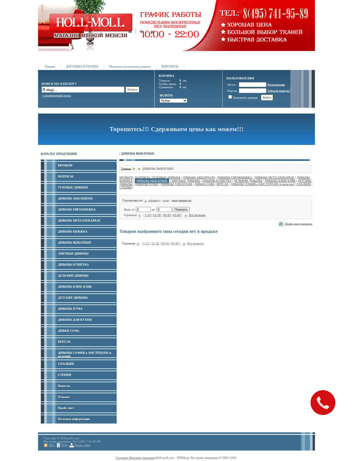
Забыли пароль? (279, 90)
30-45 (167, 215)
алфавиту (154, 200)
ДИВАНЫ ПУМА (146, 184)
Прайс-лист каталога (298, 223)
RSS (51, 445)
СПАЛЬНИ (303, 184)
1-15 (148, 215)
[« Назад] (140, 215)
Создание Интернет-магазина (135, 457)
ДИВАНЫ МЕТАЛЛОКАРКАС (274, 177)
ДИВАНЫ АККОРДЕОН (199, 177)
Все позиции (197, 215)
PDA (64, 445)
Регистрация (276, 84)
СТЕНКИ (125, 187)
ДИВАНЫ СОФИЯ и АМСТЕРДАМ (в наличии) (262, 184)
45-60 (177, 215)
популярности (181, 200)
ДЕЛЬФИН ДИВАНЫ (248, 180)
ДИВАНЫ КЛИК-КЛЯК (279, 180)
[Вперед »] (185, 215)
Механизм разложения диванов (130, 66)
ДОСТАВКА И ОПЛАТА (82, 66)
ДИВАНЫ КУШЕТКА (216, 180)
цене (166, 200)
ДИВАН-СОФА (204, 184)
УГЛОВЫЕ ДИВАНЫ (166, 177)
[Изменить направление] (146, 200)
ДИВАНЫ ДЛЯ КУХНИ (176, 184)
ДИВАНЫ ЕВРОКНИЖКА (234, 177)
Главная (50, 66)
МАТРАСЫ (142, 177)
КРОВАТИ (126, 177)
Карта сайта (82, 445)
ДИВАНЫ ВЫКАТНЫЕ (152, 180)
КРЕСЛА (222, 184)
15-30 (157, 215)
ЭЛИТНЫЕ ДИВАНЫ (185, 180)
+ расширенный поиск (56, 95)
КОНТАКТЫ (170, 66)
